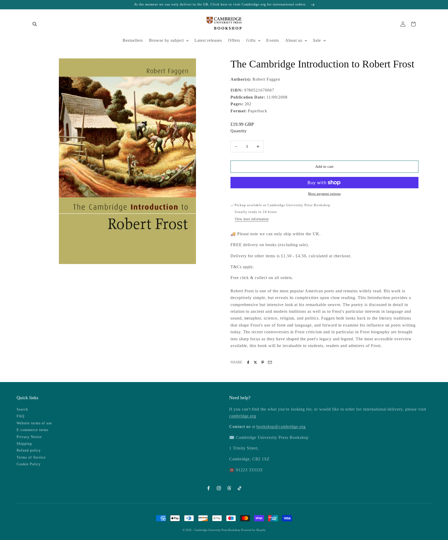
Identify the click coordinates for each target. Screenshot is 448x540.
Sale (317, 40)
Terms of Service (31, 457)
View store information (252, 219)
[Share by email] (270, 362)
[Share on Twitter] (255, 362)
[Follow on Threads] (229, 488)
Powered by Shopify (253, 529)
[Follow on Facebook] (208, 488)
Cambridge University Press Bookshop (217, 529)
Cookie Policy (28, 464)
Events (272, 40)
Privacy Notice (29, 437)
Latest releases (208, 40)
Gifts (251, 40)
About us (293, 40)
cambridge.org (242, 416)
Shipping (24, 444)
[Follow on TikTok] (239, 488)
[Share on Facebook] (248, 362)
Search (22, 409)
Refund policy (28, 450)
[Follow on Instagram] (218, 488)
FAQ (20, 416)
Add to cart (324, 166)
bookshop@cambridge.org (280, 426)
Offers (234, 40)
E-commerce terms (32, 430)
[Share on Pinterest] (263, 362)
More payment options (324, 194)
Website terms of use (34, 423)
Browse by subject (166, 40)
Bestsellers (133, 40)
